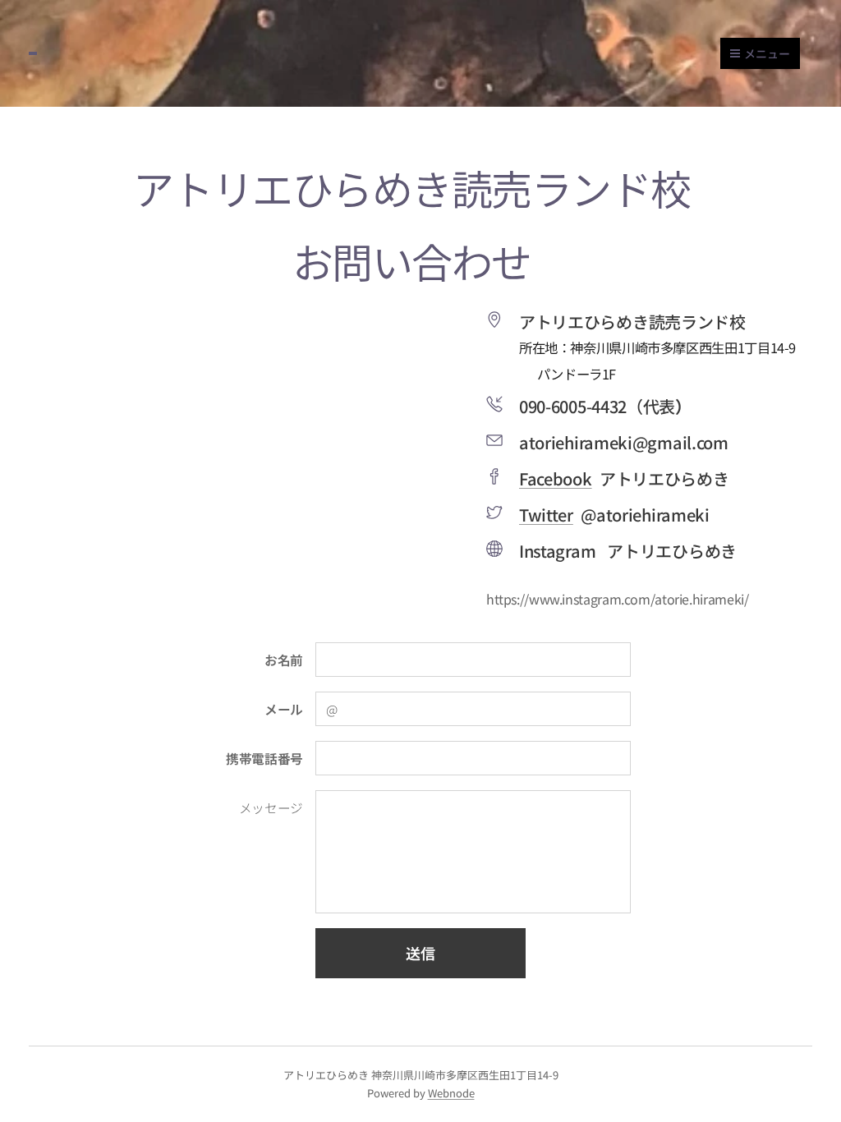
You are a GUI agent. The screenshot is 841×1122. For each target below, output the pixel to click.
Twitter (546, 515)
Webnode (451, 1093)
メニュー (767, 53)
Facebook (555, 478)
